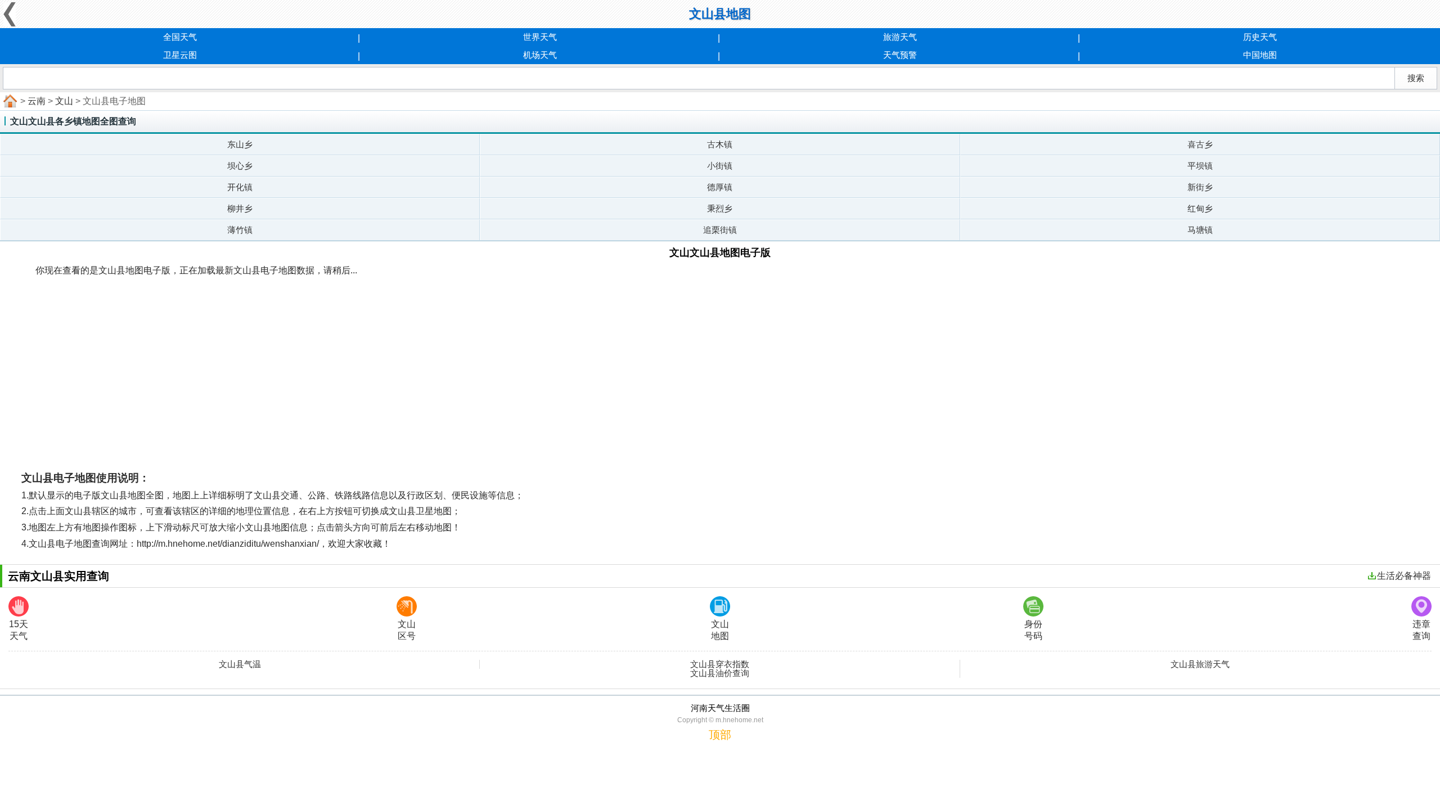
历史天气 (1260, 37)
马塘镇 (1200, 230)
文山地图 (720, 630)
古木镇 (719, 144)
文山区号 (407, 630)
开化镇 (240, 187)
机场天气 (540, 55)
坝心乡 (240, 165)
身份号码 (1033, 630)
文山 (64, 101)
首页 (9, 101)
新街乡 (1200, 187)
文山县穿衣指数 (719, 664)
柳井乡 (240, 208)
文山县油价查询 (719, 673)
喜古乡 (1200, 144)
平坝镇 (1200, 165)
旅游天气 (900, 37)
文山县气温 (240, 664)
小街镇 (719, 165)
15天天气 (18, 630)
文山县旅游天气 (1200, 664)
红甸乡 (1200, 208)
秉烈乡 (719, 208)
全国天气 (180, 37)
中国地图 (1260, 55)
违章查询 (1421, 630)
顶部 (720, 734)
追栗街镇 (720, 230)
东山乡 (240, 144)
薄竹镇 (240, 230)
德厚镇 (719, 187)
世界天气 (540, 37)
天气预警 (900, 55)
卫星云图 (180, 55)
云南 (37, 101)
